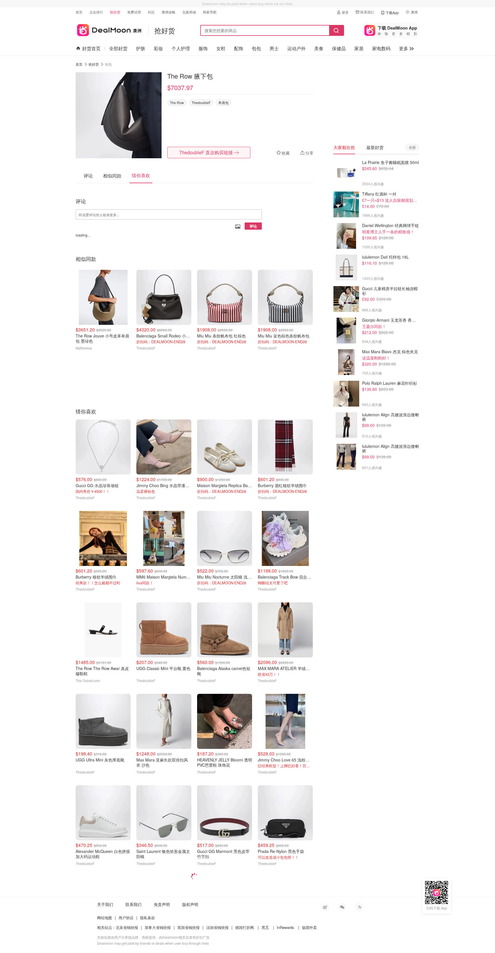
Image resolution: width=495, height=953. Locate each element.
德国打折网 (244, 927)
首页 (79, 11)
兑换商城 (189, 11)
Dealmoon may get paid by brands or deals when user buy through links (153, 943)
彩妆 (158, 48)
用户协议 (126, 917)
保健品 (339, 48)
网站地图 (104, 917)
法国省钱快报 (217, 927)
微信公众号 (342, 907)
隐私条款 (147, 917)
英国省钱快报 (188, 927)
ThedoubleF (201, 102)
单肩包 (223, 102)
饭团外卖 (309, 927)
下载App (392, 12)
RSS (359, 907)
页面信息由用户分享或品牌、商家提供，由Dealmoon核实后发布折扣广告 (153, 937)
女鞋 (220, 48)
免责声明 (162, 904)
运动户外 (296, 48)
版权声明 (190, 904)
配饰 (238, 48)
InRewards (285, 927)
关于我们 (105, 904)
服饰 (203, 48)
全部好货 (118, 48)
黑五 (265, 927)
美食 (318, 48)
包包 (256, 48)
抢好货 (115, 11)
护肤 (140, 48)
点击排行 (96, 11)
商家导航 (210, 11)
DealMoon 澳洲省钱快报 (108, 29)
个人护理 (181, 48)
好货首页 (91, 48)
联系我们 (367, 11)
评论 (253, 226)
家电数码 (381, 48)
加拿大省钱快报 (158, 927)
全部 (412, 147)
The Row (177, 102)
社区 (151, 11)
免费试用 (134, 11)
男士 (274, 48)
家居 (359, 48)
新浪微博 (325, 907)
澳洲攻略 (168, 11)
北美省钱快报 (127, 927)
